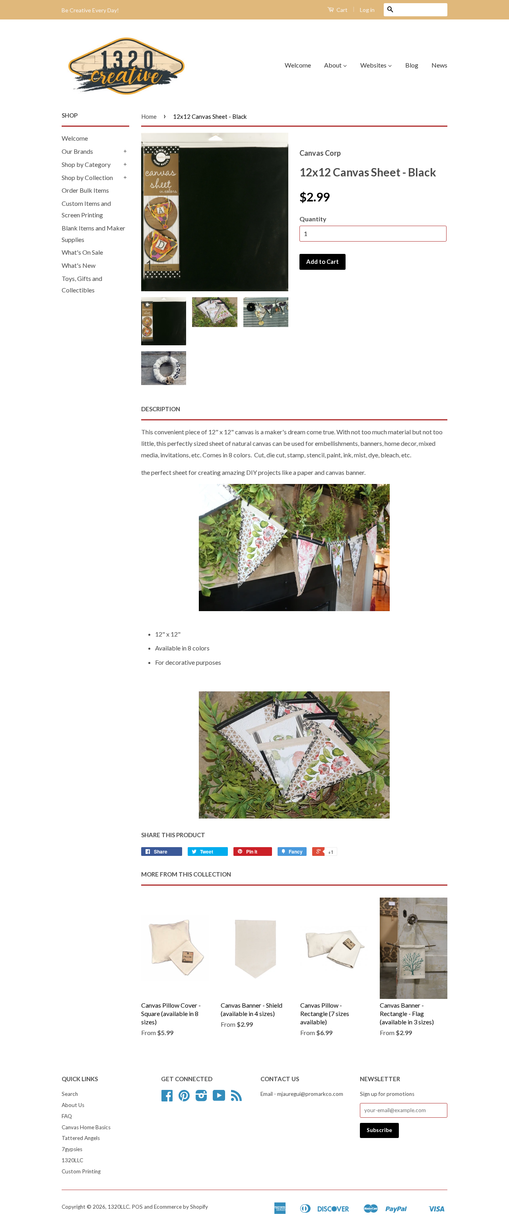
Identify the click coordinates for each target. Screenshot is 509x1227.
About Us (73, 1105)
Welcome (298, 65)
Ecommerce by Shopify (181, 1207)
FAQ (67, 1116)
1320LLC (72, 1160)
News (439, 65)
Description (160, 408)
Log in (367, 9)
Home (149, 116)
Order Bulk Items (85, 190)
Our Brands (77, 151)
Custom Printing (81, 1171)
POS (137, 1207)
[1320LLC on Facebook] (167, 1098)
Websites (374, 65)
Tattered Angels (81, 1138)
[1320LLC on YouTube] (219, 1098)
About (333, 65)
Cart (341, 9)
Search (70, 1094)
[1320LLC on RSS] (236, 1098)
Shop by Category (86, 164)
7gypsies (72, 1149)
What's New (78, 265)
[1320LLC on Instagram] (201, 1098)
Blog (411, 65)
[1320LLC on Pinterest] (184, 1098)
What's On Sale (82, 252)
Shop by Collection (87, 177)
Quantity (312, 219)
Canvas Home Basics (86, 1127)
